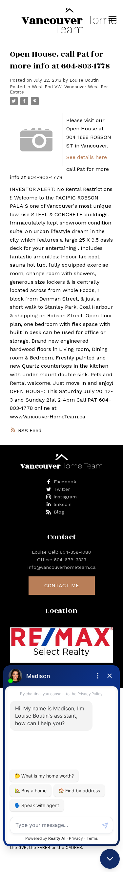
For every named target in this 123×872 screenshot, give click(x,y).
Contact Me (61, 585)
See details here (86, 157)
